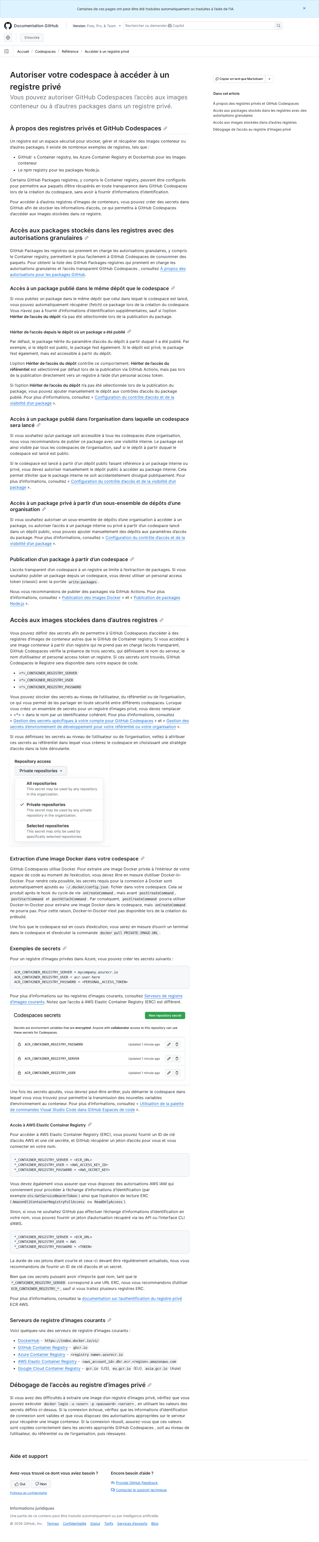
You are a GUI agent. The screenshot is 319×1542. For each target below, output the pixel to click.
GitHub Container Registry (43, 1347)
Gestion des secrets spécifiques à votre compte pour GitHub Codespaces (83, 720)
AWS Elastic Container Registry (47, 1361)
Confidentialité (74, 1523)
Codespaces (45, 51)
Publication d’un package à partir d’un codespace (69, 559)
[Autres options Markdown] (269, 79)
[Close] (305, 8)
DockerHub (28, 1340)
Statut (95, 1523)
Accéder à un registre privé (107, 51)
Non (43, 1484)
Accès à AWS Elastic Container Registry (48, 1124)
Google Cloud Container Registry (49, 1368)
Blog (155, 1523)
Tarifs (108, 1523)
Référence (70, 51)
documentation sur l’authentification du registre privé (132, 1298)
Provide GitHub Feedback (137, 1483)
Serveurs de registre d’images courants (57, 1320)
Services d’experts (132, 1523)
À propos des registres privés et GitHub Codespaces (85, 128)
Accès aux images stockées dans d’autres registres (84, 620)
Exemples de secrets (35, 949)
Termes (53, 1523)
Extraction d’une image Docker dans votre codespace (74, 859)
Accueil (23, 51)
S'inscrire (31, 37)
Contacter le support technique (141, 1490)
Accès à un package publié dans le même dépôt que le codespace (89, 288)
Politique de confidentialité (28, 1493)
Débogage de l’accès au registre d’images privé (78, 1384)
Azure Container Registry (41, 1354)
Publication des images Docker (91, 597)
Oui (22, 1484)
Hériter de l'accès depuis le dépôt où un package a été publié (67, 331)
